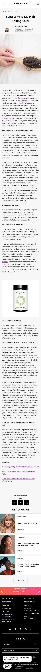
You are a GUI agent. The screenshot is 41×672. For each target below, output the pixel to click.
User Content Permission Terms (30, 609)
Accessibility (29, 599)
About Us (5, 605)
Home (4, 11)
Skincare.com (7, 602)
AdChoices (18, 668)
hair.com (5, 611)
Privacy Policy (29, 602)
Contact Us (6, 608)
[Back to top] (36, 667)
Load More (20, 580)
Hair (9, 11)
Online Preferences (31, 613)
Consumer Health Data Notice (8, 621)
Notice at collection (28, 618)
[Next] (39, 591)
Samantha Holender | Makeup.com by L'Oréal (24, 30)
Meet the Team (7, 599)
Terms (26, 605)
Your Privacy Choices (7, 616)
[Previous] (2, 591)
